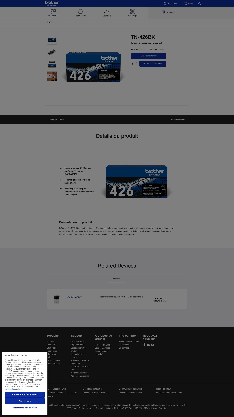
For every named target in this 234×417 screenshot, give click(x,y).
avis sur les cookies (13, 389)
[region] (25, 383)
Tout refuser (25, 401)
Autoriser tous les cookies (24, 395)
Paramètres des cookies (25, 408)
